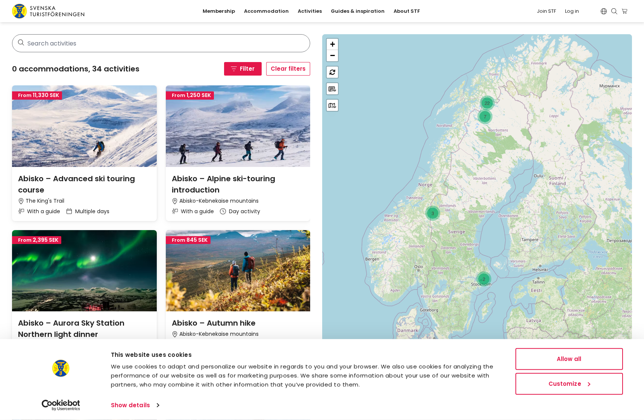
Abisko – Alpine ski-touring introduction (223, 184)
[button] (487, 103)
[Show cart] (626, 11)
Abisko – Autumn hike (214, 323)
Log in (572, 11)
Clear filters (288, 69)
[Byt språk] (604, 11)
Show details (130, 405)
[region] (477, 221)
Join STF (546, 11)
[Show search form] (614, 11)
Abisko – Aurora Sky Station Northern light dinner (71, 329)
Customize (565, 383)
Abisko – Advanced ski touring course (76, 184)
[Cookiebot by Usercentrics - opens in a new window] (61, 405)
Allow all (569, 359)
